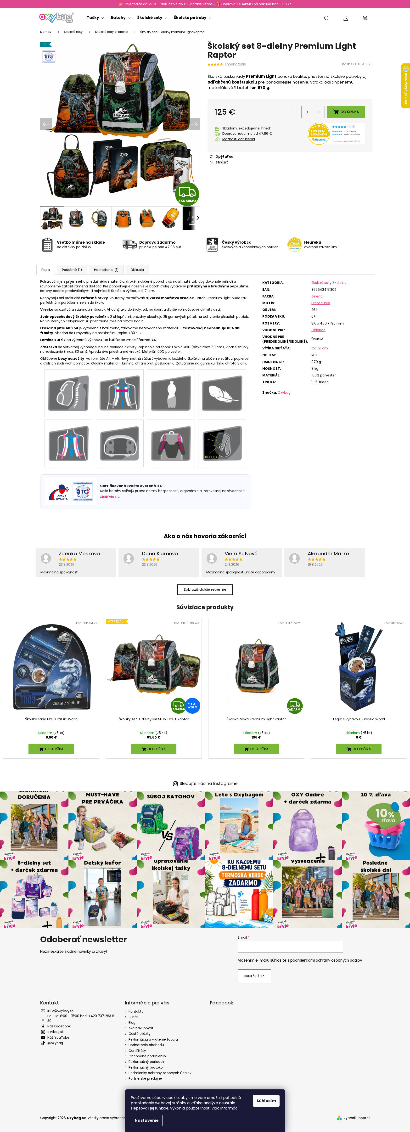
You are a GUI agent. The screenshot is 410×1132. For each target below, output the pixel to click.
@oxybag (55, 1043)
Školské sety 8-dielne (329, 282)
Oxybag (284, 392)
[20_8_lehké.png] (222, 390)
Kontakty (136, 1011)
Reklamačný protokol (146, 1067)
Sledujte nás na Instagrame (209, 783)
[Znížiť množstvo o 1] (296, 112)
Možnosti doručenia (238, 139)
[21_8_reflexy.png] (222, 440)
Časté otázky (140, 1033)
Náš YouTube (58, 1037)
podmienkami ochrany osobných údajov (326, 960)
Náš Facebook (59, 1026)
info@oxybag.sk (60, 1010)
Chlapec (318, 330)
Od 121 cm (319, 348)
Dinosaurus (320, 303)
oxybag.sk (55, 1031)
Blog (132, 1022)
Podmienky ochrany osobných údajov (160, 1072)
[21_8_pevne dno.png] (119, 440)
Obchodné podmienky (147, 1056)
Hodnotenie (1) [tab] (106, 269)
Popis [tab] (45, 269)
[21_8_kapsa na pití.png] (171, 390)
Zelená (317, 296)
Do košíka (350, 111)
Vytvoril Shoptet (356, 1118)
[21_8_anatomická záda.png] (68, 390)
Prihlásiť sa (254, 976)
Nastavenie (146, 1120)
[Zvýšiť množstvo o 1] (319, 112)
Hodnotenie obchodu (146, 1044)
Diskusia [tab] (137, 269)
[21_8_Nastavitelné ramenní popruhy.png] (68, 440)
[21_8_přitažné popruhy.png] (171, 440)
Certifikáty (137, 1050)
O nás (133, 1016)
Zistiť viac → (110, 496)
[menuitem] (95, 16)
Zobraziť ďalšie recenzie (205, 589)
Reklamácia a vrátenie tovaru (153, 1039)
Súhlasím (266, 1101)
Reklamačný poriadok (146, 1061)
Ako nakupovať (141, 1028)
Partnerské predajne (145, 1078)
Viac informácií (225, 1108)
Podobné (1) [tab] (72, 269)
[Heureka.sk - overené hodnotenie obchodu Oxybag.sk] (336, 133)
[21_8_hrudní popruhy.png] (119, 390)
